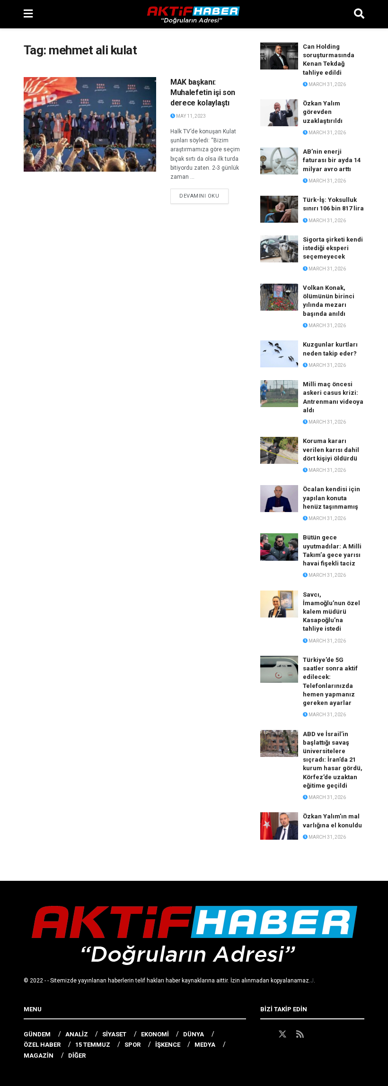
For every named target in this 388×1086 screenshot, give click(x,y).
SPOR (132, 1044)
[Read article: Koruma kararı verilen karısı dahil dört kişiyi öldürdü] (279, 450)
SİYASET (114, 1034)
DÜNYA (193, 1034)
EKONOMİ (155, 1034)
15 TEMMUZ (92, 1044)
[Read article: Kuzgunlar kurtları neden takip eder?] (279, 353)
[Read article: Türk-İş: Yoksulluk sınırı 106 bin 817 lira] (279, 209)
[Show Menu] (28, 14)
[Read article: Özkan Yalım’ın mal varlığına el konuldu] (279, 825)
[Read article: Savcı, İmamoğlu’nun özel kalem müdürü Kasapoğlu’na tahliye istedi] (279, 604)
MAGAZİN (38, 1055)
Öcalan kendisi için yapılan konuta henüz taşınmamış (331, 498)
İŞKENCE (167, 1044)
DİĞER (77, 1055)
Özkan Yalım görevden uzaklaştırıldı (323, 112)
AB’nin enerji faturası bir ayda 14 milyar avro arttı (332, 160)
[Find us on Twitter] (282, 1034)
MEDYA (204, 1044)
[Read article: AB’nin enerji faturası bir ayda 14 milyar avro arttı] (279, 161)
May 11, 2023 (190, 116)
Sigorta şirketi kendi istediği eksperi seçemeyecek (333, 248)
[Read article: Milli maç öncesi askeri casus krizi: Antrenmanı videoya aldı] (279, 393)
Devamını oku (204, 195)
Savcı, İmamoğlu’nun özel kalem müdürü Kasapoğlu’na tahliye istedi (331, 612)
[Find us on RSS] (300, 1034)
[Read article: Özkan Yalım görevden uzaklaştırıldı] (279, 112)
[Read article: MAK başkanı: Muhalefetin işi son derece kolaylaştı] (90, 124)
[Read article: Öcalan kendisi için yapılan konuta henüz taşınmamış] (279, 498)
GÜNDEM (37, 1034)
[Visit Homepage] (193, 14)
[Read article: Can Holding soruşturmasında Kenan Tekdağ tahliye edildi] (279, 56)
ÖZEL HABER (42, 1044)
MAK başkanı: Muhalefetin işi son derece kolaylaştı (202, 93)
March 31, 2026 (327, 84)
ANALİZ (76, 1034)
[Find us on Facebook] (264, 1034)
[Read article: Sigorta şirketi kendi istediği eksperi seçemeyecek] (279, 248)
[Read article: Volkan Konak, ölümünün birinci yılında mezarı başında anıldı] (279, 297)
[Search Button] (359, 14)
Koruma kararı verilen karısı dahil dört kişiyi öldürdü (331, 449)
